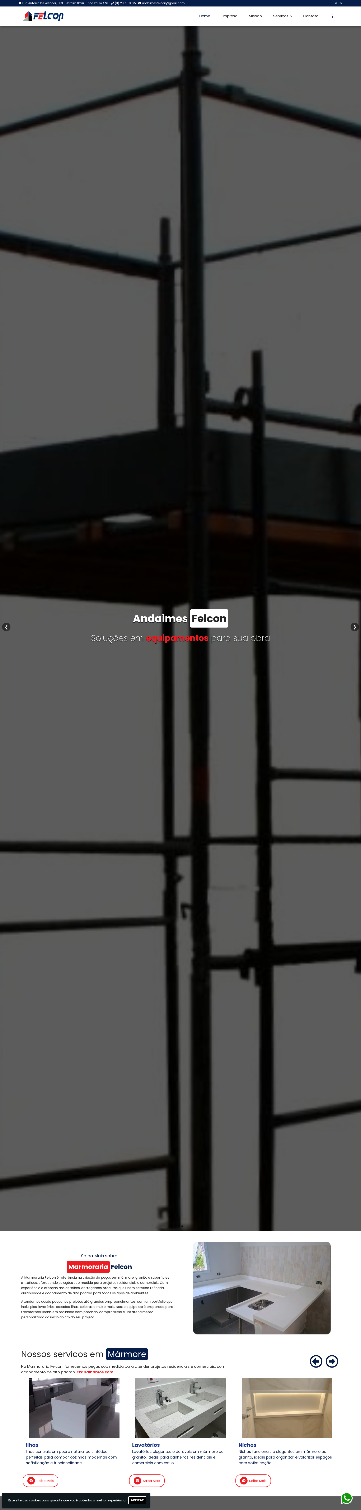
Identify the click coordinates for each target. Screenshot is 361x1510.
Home (204, 16)
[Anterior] (316, 1361)
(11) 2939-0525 (125, 3)
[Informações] (332, 16)
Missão (255, 16)
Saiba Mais (45, 1480)
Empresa (229, 16)
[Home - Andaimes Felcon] (43, 16)
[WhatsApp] (341, 3)
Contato (310, 16)
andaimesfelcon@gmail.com (163, 3)
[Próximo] (332, 1361)
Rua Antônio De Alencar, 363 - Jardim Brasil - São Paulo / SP (65, 3)
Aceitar (137, 1500)
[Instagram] (336, 3)
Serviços (281, 16)
